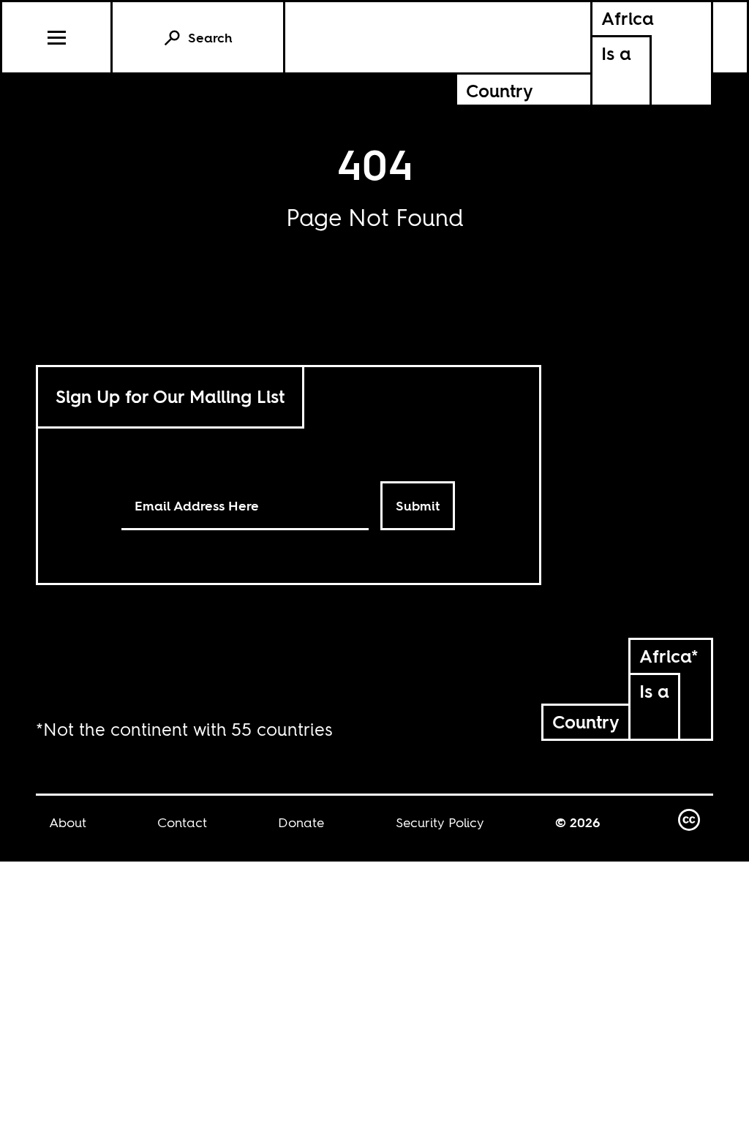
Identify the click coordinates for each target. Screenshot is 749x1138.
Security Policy (440, 822)
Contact (182, 822)
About (67, 822)
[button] (57, 37)
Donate (301, 822)
